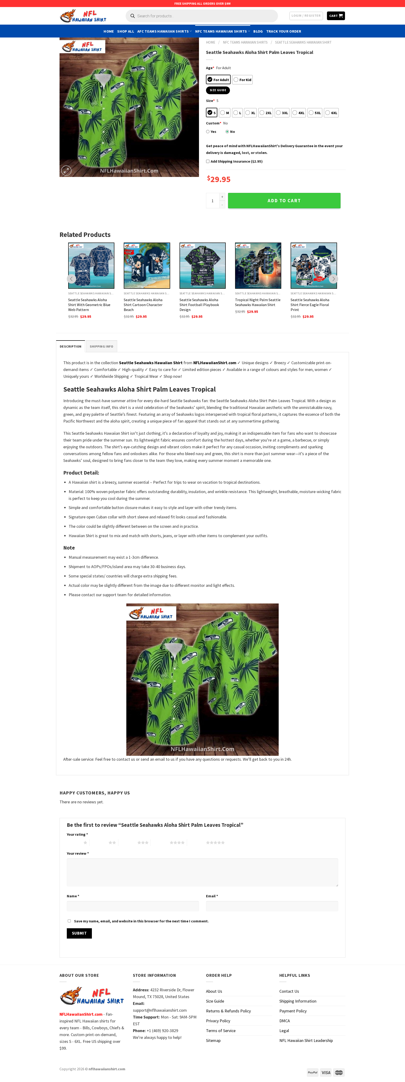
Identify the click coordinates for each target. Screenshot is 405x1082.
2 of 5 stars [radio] (99, 842)
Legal (284, 1030)
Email (212, 896)
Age (210, 67)
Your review (78, 853)
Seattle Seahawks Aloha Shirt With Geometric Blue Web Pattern (89, 304)
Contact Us (289, 991)
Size (210, 100)
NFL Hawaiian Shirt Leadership (306, 1040)
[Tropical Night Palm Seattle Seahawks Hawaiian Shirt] (258, 265)
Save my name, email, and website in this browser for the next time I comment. (141, 921)
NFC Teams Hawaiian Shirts (221, 31)
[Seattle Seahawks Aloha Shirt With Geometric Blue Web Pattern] (91, 265)
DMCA (284, 1020)
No (232, 131)
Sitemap (213, 1040)
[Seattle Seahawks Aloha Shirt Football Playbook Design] (202, 265)
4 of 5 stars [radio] (160, 842)
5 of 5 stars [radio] (196, 842)
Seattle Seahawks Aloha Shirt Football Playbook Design (199, 304)
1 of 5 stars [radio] (73, 842)
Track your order (283, 31)
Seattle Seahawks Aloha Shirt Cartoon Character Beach (143, 304)
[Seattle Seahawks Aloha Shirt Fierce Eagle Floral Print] (313, 265)
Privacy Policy (218, 1020)
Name (73, 896)
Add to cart (284, 201)
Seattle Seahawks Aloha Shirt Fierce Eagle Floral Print (310, 304)
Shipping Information (297, 1001)
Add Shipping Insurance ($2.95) (237, 161)
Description (70, 346)
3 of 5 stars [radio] (127, 842)
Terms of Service (221, 1030)
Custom (213, 123)
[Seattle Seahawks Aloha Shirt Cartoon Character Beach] (146, 265)
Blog (258, 31)
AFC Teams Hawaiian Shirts (163, 31)
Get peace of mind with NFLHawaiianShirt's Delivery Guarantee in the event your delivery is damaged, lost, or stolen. (274, 149)
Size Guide (215, 1001)
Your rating (77, 834)
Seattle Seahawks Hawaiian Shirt (303, 42)
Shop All (125, 31)
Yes (213, 131)
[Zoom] (66, 170)
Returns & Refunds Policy (228, 1011)
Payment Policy (293, 1011)
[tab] (70, 346)
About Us (214, 991)
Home (109, 31)
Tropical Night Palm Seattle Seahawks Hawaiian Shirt (258, 302)
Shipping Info (101, 346)
